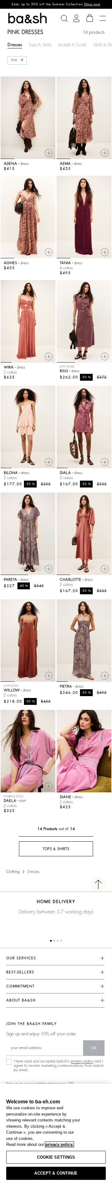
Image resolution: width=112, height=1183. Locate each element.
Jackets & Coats (72, 44)
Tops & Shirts (40, 44)
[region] (56, 1133)
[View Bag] (90, 18)
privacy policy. (59, 1144)
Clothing (13, 872)
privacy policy (82, 1061)
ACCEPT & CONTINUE (55, 1173)
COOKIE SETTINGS (56, 1157)
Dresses (14, 44)
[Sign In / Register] (76, 18)
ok (94, 1048)
